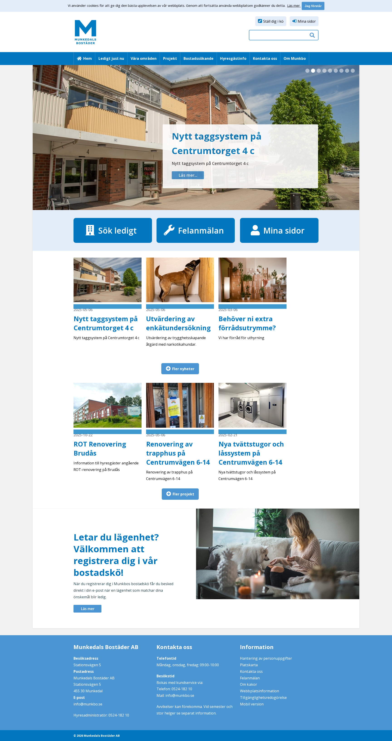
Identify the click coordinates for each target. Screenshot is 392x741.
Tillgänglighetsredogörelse (263, 697)
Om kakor (248, 684)
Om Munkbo (295, 58)
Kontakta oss (265, 58)
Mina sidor (307, 21)
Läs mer (88, 608)
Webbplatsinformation (259, 690)
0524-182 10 (118, 715)
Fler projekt (183, 494)
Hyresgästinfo (233, 58)
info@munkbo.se (88, 704)
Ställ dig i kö (273, 21)
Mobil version (251, 704)
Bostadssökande (198, 58)
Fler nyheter (183, 368)
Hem (87, 58)
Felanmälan (250, 678)
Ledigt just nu (111, 58)
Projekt (170, 58)
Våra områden (144, 58)
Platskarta (248, 664)
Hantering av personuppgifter (266, 658)
